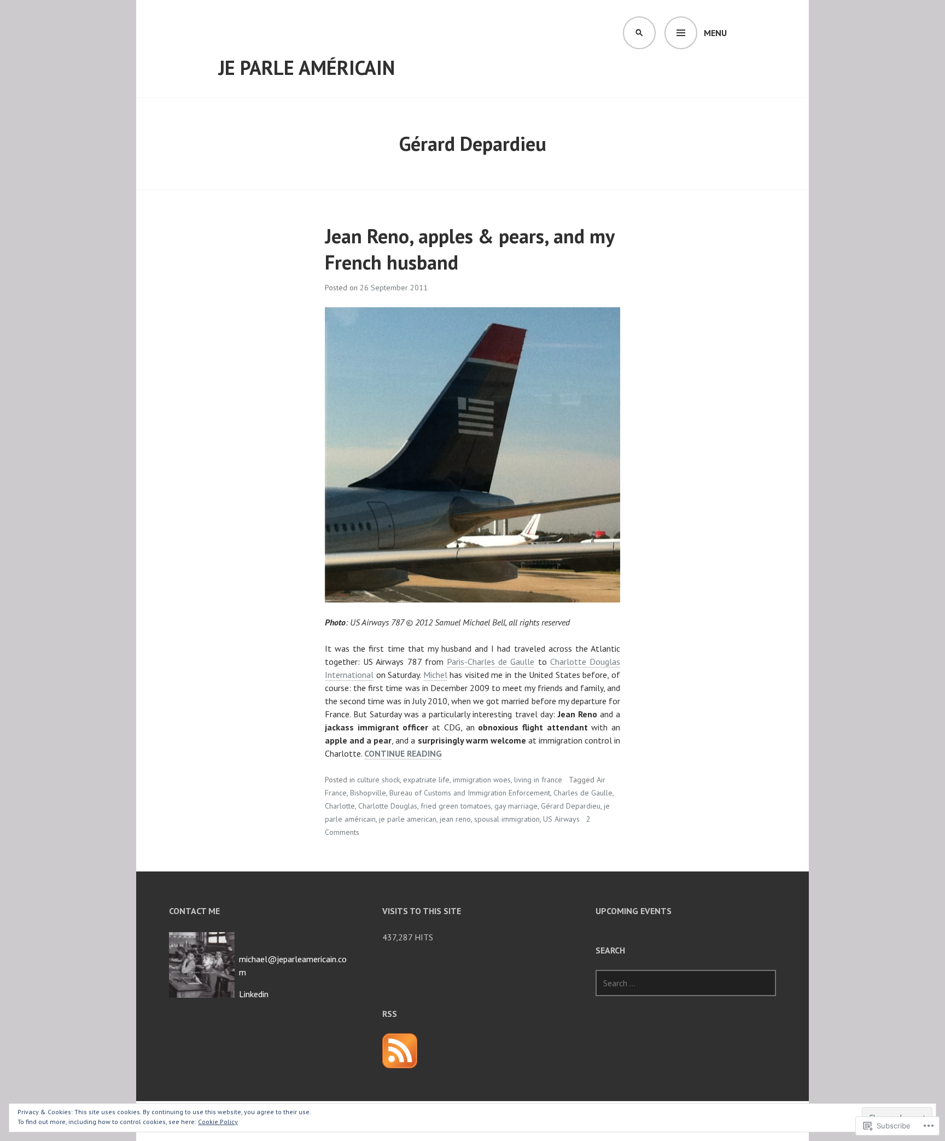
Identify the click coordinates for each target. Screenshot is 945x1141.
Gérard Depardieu (570, 806)
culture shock (378, 780)
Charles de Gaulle (582, 793)
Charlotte (340, 806)
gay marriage (516, 806)
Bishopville (368, 793)
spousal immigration (507, 819)
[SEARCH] (639, 32)
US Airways (561, 819)
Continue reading (403, 753)
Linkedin (254, 993)
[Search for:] (686, 983)
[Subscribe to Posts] (399, 1050)
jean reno (455, 819)
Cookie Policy (218, 1121)
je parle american (407, 819)
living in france (538, 780)
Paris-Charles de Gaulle (490, 661)
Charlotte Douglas (387, 806)
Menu (715, 32)
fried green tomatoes (456, 806)
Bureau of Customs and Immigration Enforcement (469, 793)
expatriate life (426, 780)
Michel (435, 674)
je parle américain (306, 67)
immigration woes (482, 780)
